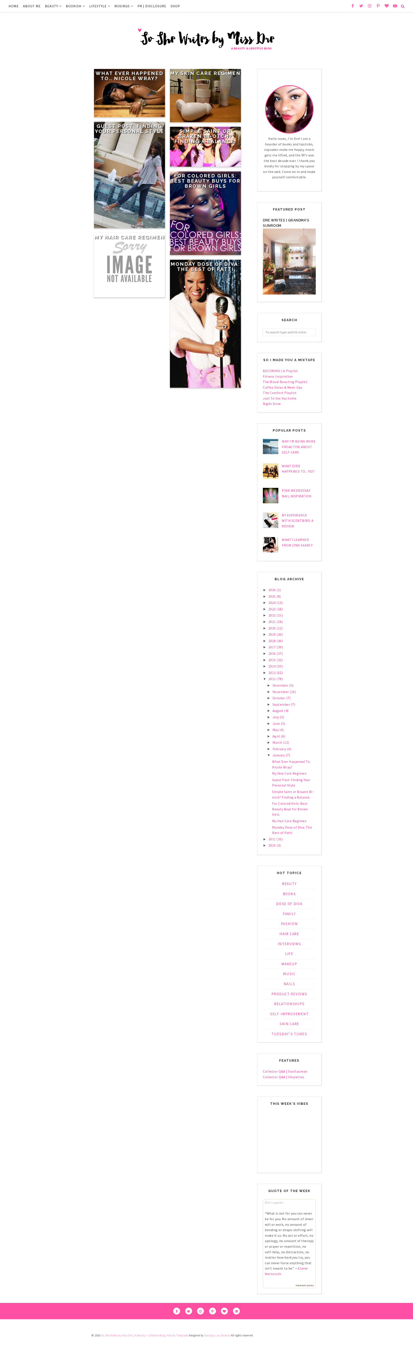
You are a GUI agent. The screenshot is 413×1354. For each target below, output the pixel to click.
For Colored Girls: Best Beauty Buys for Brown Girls (205, 181)
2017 (272, 647)
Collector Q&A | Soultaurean (285, 1071)
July (276, 717)
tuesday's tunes (289, 1034)
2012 (272, 679)
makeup (289, 964)
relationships (289, 1003)
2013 (272, 672)
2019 (272, 634)
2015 (272, 660)
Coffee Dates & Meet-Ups (282, 387)
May (276, 730)
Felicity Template (177, 1335)
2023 (272, 609)
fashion (289, 923)
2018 (272, 641)
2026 (272, 590)
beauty (289, 883)
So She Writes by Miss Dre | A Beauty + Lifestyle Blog (133, 1335)
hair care (289, 933)
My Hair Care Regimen (129, 237)
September (282, 704)
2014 (272, 666)
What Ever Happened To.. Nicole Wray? (129, 75)
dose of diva (289, 903)
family (289, 913)
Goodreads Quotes (305, 1285)
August (278, 710)
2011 (272, 839)
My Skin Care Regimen (205, 73)
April (277, 736)
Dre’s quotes (274, 1202)
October (279, 698)
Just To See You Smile (280, 398)
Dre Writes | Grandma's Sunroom (286, 223)
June (277, 723)
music (289, 973)
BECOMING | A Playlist (280, 371)
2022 (272, 615)
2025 (272, 596)
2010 (272, 845)
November (281, 692)
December (281, 685)
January (279, 755)
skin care (289, 1023)
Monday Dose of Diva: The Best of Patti (205, 266)
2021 (272, 622)
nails (289, 984)
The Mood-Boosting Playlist (285, 382)
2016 (272, 653)
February (280, 749)
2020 (272, 628)
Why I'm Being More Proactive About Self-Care (299, 446)
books (289, 893)
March (278, 742)
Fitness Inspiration (278, 376)
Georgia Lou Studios (217, 1335)
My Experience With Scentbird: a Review (298, 520)
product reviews (289, 994)
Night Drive (272, 403)
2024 (272, 602)
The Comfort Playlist (279, 393)
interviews (289, 944)
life (289, 953)
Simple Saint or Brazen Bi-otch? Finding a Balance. (205, 136)
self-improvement (289, 1014)
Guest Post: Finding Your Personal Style (129, 128)
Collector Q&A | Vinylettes (283, 1077)
